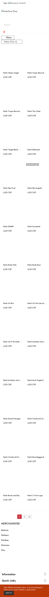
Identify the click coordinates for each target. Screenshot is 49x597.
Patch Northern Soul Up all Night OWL (36, 342)
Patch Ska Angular (34, 188)
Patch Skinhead (33, 150)
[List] (22, 38)
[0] (2, 31)
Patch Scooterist (33, 226)
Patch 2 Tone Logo (35, 495)
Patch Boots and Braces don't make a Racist (12, 495)
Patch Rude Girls (9, 265)
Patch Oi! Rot (8, 303)
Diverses (5, 545)
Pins (3, 550)
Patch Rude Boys (34, 265)
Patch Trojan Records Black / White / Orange (12, 111)
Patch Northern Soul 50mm (12, 380)
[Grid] (19, 38)
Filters (9, 37)
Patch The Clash (33, 111)
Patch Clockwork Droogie (12, 457)
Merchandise (10, 523)
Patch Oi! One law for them (36, 303)
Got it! (9, 593)
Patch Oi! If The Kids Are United (12, 342)
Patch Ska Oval (9, 188)
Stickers (5, 535)
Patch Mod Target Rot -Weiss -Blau (36, 380)
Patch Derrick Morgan (11, 419)
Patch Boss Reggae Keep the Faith (36, 457)
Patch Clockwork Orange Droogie (36, 419)
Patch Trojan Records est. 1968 (36, 73)
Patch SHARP (8, 226)
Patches (5, 540)
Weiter (29, 517)
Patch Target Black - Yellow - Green (12, 150)
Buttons (4, 530)
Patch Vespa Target (11, 73)
